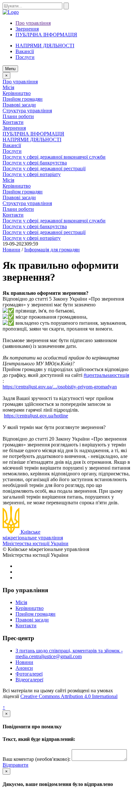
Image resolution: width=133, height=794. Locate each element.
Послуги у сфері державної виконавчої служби (54, 157)
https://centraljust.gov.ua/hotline (36, 415)
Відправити (15, 765)
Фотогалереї (29, 674)
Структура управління (27, 110)
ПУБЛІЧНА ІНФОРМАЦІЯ (46, 34)
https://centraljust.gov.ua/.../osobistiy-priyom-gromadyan (60, 386)
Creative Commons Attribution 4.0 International (69, 696)
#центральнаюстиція (106, 375)
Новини (24, 662)
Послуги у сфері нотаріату (32, 174)
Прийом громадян (23, 99)
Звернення (27, 29)
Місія (8, 87)
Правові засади (19, 104)
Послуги (12, 151)
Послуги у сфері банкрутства (35, 162)
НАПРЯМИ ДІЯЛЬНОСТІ (44, 45)
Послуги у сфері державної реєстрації (44, 168)
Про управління (33, 23)
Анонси (24, 668)
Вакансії (24, 51)
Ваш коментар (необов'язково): (36, 759)
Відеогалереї (29, 679)
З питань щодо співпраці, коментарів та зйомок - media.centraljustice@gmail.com (69, 653)
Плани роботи (18, 116)
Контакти (13, 122)
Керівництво (17, 93)
